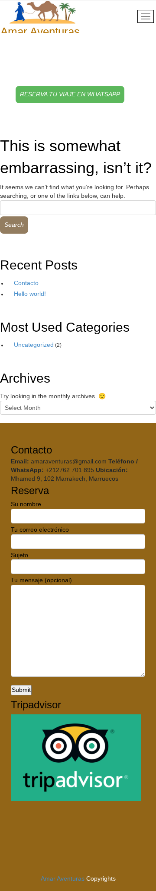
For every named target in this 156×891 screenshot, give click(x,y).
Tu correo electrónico (40, 529)
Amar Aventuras (62, 878)
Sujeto (19, 555)
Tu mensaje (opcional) (41, 580)
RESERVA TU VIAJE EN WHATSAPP (70, 94)
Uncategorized (34, 344)
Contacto (26, 282)
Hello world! (30, 293)
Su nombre (26, 504)
